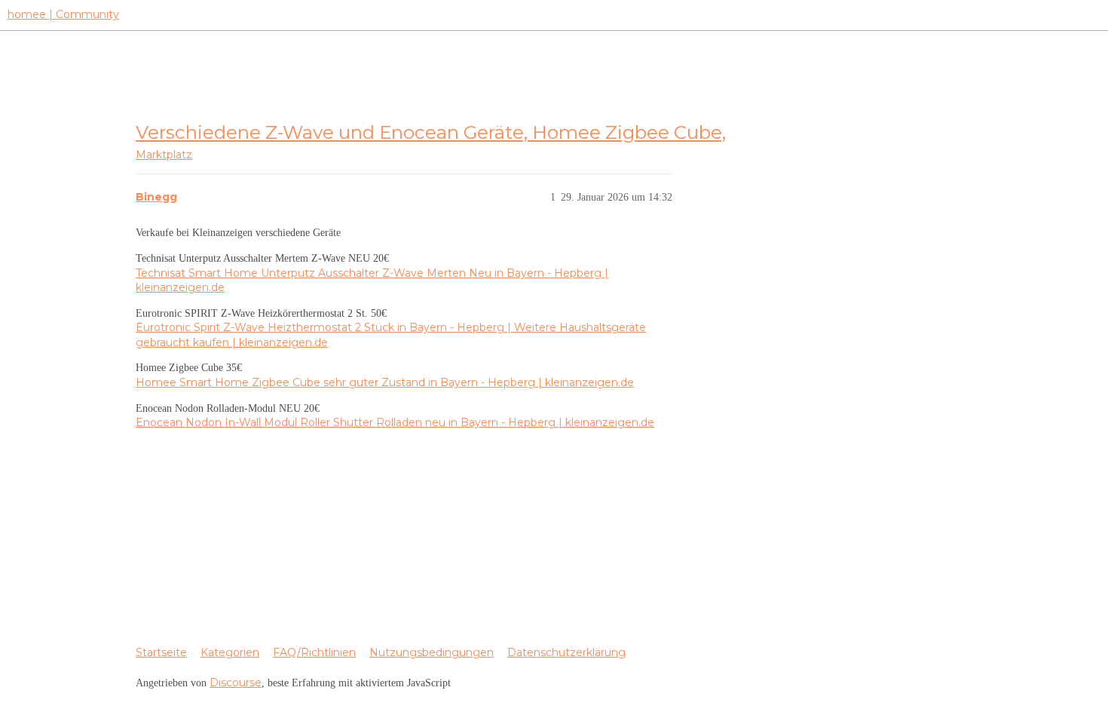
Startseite (161, 652)
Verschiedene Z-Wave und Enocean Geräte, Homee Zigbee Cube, (431, 132)
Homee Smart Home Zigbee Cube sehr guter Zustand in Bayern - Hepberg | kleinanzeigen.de (385, 382)
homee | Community (63, 14)
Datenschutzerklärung (566, 652)
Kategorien (229, 652)
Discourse (236, 682)
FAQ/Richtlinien (314, 652)
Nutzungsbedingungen (431, 652)
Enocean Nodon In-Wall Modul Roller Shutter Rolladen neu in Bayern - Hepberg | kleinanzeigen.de (395, 422)
